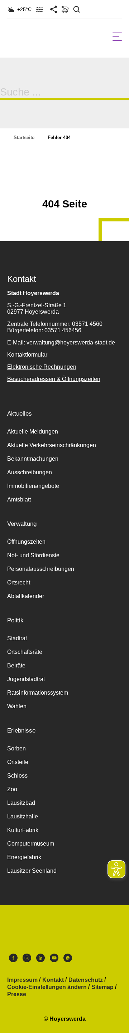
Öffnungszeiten (26, 542)
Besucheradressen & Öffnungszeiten (53, 379)
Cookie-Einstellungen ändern (47, 987)
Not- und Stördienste (33, 555)
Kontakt (53, 980)
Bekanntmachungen (32, 459)
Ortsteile (17, 762)
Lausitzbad (21, 803)
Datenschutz (85, 980)
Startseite (24, 137)
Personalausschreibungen (40, 569)
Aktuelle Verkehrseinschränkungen (51, 445)
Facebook (13, 960)
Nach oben (64, 186)
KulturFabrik (22, 830)
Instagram (27, 960)
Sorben (16, 748)
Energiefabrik (24, 857)
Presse (16, 994)
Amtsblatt (19, 499)
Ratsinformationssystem (37, 693)
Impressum (22, 980)
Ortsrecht (18, 582)
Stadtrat (17, 638)
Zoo (12, 789)
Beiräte (16, 665)
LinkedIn (40, 960)
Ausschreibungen (29, 472)
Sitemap (102, 987)
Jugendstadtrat (26, 679)
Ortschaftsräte (24, 652)
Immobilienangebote (33, 486)
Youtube (54, 960)
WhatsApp (68, 960)
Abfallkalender (25, 596)
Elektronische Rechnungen (41, 367)
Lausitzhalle (22, 816)
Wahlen (17, 706)
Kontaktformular (27, 355)
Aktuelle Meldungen (32, 432)
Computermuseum (30, 844)
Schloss (17, 776)
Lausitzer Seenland (32, 871)
